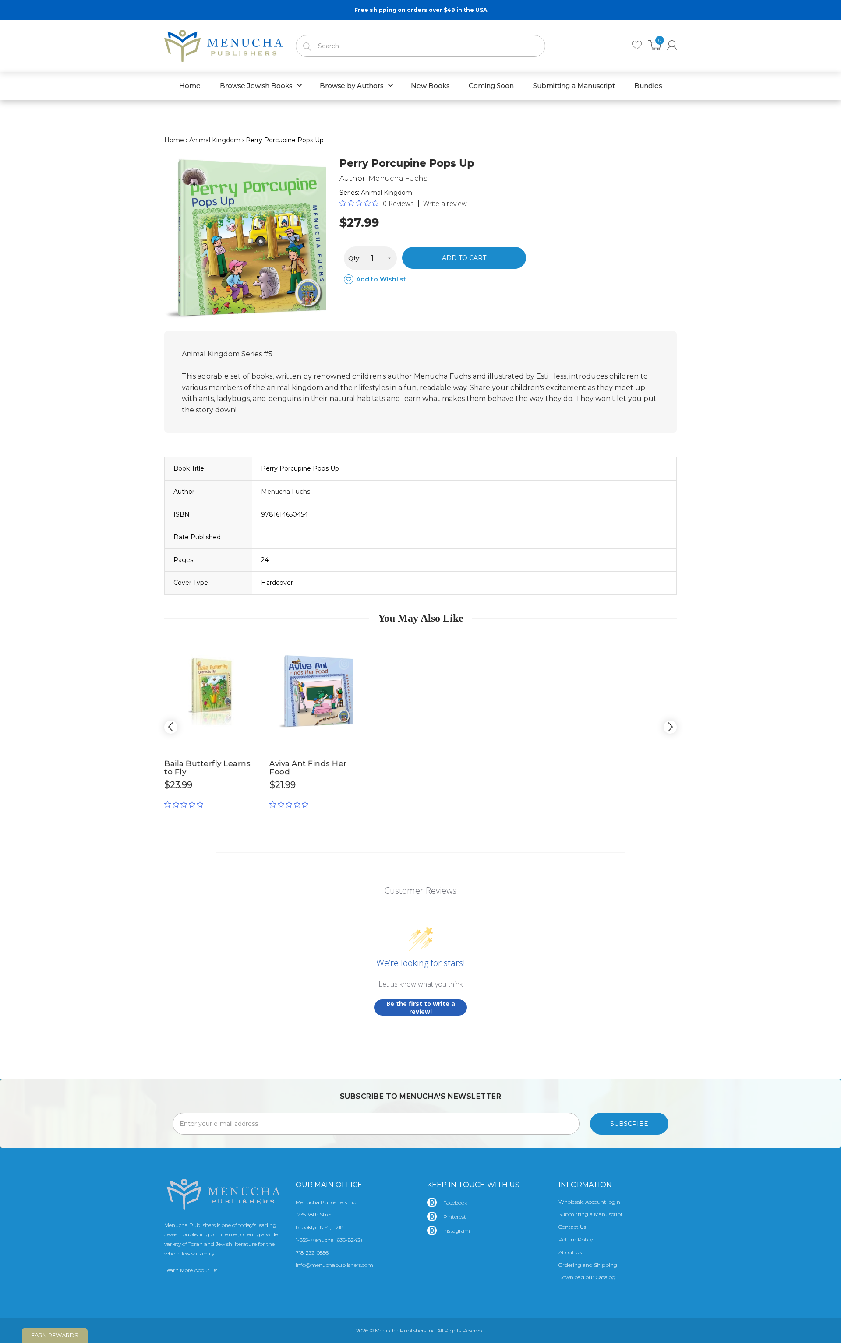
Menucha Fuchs (397, 178)
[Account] (672, 45)
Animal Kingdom (214, 140)
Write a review (445, 203)
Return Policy (575, 1239)
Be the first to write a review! (420, 1007)
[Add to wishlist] (249, 643)
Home (174, 140)
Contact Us (572, 1226)
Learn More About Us (190, 1270)
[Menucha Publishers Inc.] (223, 44)
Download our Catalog (586, 1277)
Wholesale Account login (589, 1202)
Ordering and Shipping (587, 1265)
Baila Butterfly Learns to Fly (207, 767)
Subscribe (629, 1124)
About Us (570, 1252)
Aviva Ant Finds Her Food (308, 767)
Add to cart (464, 258)
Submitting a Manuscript (590, 1214)
